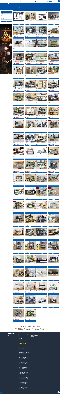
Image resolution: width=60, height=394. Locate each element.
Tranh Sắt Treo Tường (43, 5)
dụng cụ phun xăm (22, 358)
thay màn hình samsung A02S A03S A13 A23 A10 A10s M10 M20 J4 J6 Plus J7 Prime (23, 379)
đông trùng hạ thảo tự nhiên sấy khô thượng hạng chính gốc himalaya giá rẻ (23, 388)
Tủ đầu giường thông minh (14, 5)
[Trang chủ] (8, 3)
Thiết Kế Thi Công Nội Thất (20, 5)
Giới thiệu (11, 3)
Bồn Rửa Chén (13, 7)
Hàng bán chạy (2, 17)
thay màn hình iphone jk (25, 372)
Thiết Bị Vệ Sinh (25, 5)
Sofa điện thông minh (9, 5)
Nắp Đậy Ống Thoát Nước (45, 7)
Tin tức (20, 3)
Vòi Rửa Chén (40, 7)
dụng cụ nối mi (26, 358)
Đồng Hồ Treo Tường (33, 5)
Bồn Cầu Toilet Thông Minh (3, 5)
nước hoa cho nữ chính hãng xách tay (23, 348)
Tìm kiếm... (20, 1)
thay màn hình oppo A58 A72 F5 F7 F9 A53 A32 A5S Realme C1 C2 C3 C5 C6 (23, 382)
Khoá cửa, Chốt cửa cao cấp (3, 7)
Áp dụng (6, 21)
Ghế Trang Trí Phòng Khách (55, 7)
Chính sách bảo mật (33, 336)
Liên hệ (24, 3)
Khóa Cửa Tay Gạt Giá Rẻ (52, 5)
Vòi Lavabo (37, 7)
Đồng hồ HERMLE (38, 5)
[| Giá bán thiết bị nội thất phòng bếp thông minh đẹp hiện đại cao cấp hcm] (10, 1)
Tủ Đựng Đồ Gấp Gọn (18, 7)
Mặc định (2, 15)
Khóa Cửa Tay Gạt (47, 5)
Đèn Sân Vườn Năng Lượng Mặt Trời (28, 7)
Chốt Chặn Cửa (49, 7)
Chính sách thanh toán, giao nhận (34, 335)
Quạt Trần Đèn (29, 5)
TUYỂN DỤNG (16, 3)
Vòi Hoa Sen (34, 7)
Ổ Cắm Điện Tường (22, 7)
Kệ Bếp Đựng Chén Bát (9, 7)
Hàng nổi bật (2, 18)
